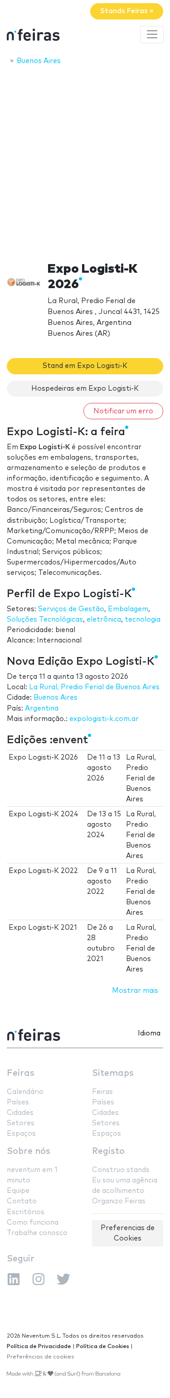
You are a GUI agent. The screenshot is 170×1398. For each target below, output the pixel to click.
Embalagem (128, 609)
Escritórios (25, 1212)
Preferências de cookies (40, 1357)
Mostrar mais (135, 990)
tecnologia (142, 619)
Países (18, 1102)
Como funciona (32, 1222)
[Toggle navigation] (152, 34)
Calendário (25, 1092)
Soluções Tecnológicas (45, 619)
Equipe (18, 1190)
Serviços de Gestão (71, 609)
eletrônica (104, 619)
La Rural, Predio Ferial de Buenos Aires (94, 687)
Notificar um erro (123, 411)
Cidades (20, 1112)
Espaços (21, 1133)
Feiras (20, 1073)
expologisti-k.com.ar (104, 719)
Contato (22, 1201)
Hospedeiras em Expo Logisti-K (85, 388)
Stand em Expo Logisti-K (85, 366)
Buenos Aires (56, 697)
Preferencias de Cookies (128, 1233)
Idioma (149, 1033)
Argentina (41, 708)
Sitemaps (113, 1073)
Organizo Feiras (119, 1201)
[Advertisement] (85, 161)
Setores (20, 1123)
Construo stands (121, 1170)
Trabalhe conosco (37, 1233)
